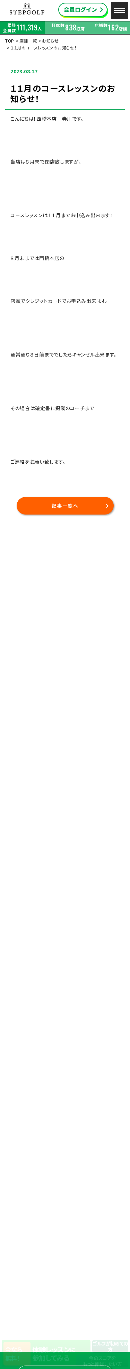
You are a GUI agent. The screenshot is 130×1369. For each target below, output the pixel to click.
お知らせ (50, 41)
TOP (9, 41)
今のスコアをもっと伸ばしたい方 (102, 1360)
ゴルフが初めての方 (110, 1346)
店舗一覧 (28, 41)
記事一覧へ (65, 505)
